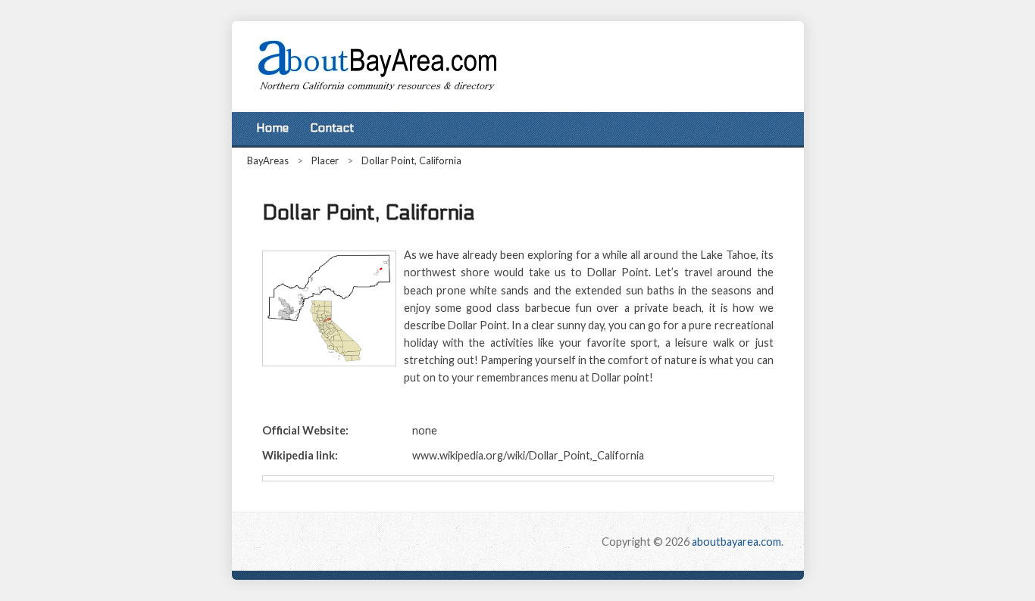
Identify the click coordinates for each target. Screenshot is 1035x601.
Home (272, 128)
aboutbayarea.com (736, 541)
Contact (332, 128)
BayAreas (268, 160)
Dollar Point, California (411, 160)
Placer (325, 160)
